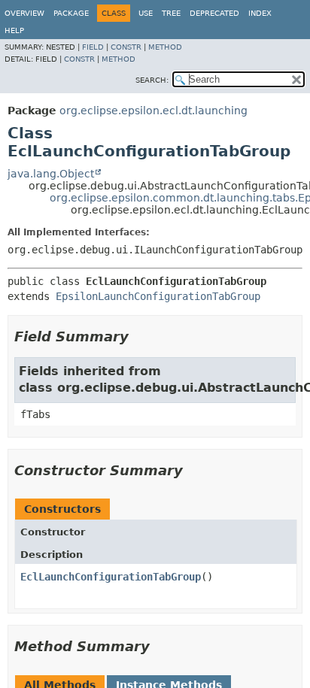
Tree (171, 13)
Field (93, 47)
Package (71, 13)
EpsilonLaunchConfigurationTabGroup (158, 296)
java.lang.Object (51, 174)
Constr (126, 47)
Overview (24, 13)
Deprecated (214, 13)
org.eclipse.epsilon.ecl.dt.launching (153, 111)
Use (145, 13)
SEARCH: (152, 80)
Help (14, 30)
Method (165, 47)
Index (260, 13)
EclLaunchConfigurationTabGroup (110, 577)
